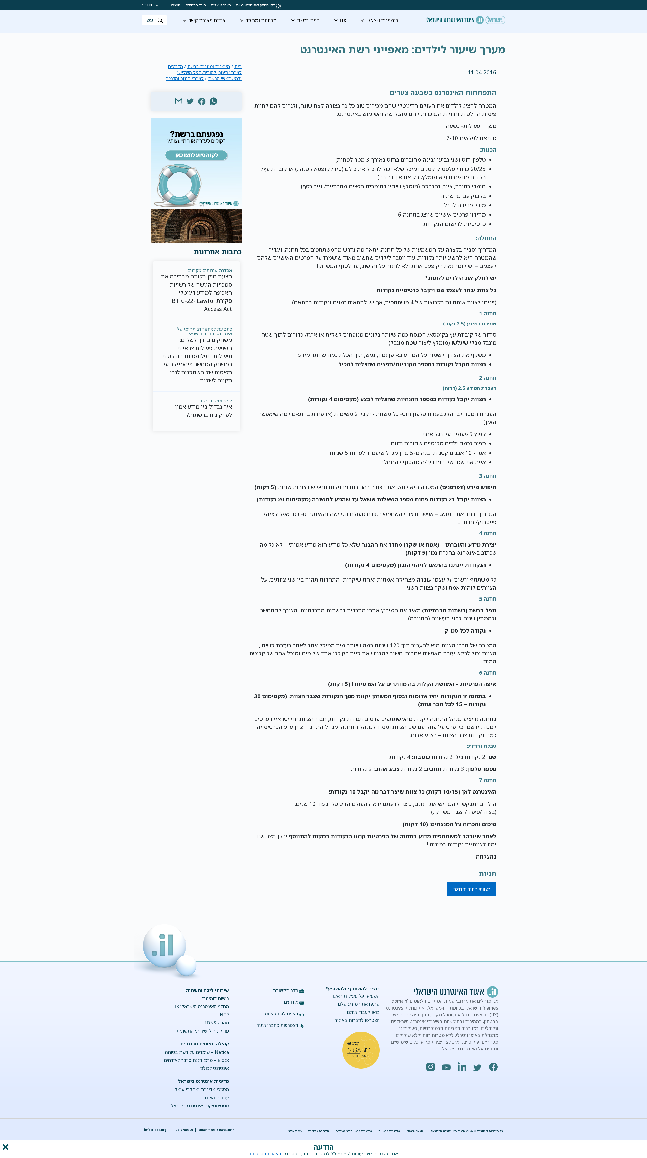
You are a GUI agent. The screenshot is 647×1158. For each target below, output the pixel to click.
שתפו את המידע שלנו (359, 1004)
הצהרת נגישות (318, 1131)
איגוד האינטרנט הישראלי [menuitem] (465, 18)
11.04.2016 (482, 72)
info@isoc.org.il (156, 1130)
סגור (5, 1147)
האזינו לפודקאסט (281, 1014)
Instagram (430, 1066)
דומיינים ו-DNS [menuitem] (382, 20)
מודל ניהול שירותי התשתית (202, 1031)
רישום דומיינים (215, 998)
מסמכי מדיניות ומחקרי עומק (201, 1089)
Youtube (446, 1066)
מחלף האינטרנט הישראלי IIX (201, 1006)
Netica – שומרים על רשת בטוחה (197, 1052)
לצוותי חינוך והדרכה (471, 889)
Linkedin (462, 1066)
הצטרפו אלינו (221, 5)
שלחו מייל (178, 101)
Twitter (477, 1066)
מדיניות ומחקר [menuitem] (261, 20)
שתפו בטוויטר (190, 101)
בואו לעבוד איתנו (363, 1012)
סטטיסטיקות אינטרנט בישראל (200, 1106)
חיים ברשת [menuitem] (308, 20)
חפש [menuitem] (151, 19)
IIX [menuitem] (343, 20)
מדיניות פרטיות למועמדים (354, 1131)
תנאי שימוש (414, 1131)
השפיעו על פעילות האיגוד (355, 996)
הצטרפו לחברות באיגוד (357, 1020)
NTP (224, 1015)
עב (144, 5)
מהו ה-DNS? (217, 1023)
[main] (323, 45)
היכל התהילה (196, 5)
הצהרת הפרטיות (265, 1154)
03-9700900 (184, 1130)
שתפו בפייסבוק (202, 101)
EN (149, 5)
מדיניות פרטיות (389, 1131)
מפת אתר (295, 1131)
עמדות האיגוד (215, 1098)
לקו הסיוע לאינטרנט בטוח (255, 5)
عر (156, 5)
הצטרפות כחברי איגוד (277, 1025)
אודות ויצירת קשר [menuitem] (207, 20)
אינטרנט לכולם (214, 1068)
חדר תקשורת (285, 990)
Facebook (493, 1066)
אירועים (291, 1002)
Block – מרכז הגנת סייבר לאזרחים (196, 1060)
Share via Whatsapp (213, 101)
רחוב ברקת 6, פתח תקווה (216, 1130)
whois (176, 5)
